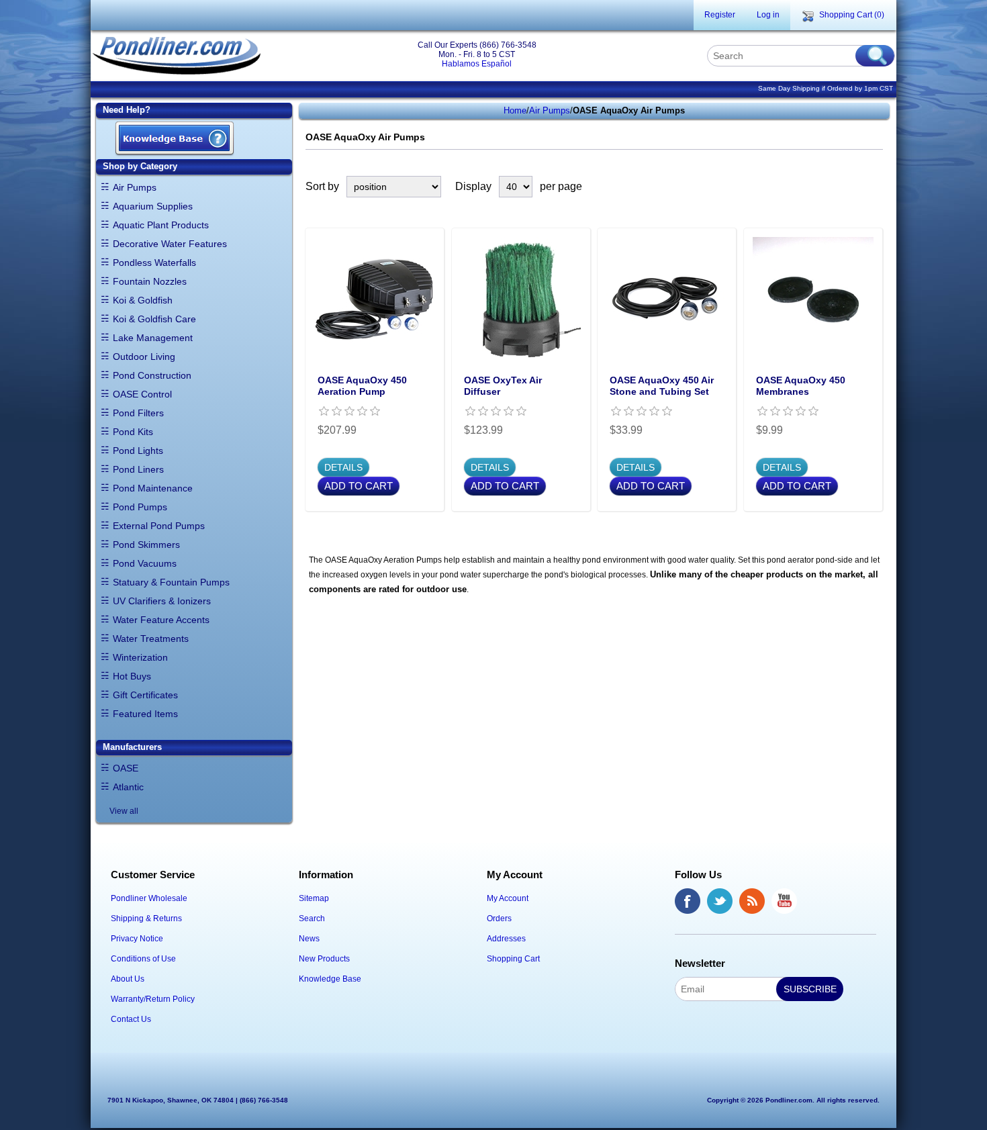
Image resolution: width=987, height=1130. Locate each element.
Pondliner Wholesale (149, 898)
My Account (507, 898)
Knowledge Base (330, 979)
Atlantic (128, 787)
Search (312, 918)
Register (719, 14)
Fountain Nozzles (150, 281)
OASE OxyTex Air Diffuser (503, 386)
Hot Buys (132, 676)
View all (123, 811)
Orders (499, 918)
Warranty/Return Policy (153, 999)
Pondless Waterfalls (154, 262)
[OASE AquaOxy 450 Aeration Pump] (374, 297)
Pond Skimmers (146, 544)
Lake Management (153, 337)
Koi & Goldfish (143, 300)
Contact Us (131, 1019)
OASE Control (142, 394)
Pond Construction (152, 375)
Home (515, 110)
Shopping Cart (513, 958)
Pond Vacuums (145, 563)
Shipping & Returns (146, 918)
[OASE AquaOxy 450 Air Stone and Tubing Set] (667, 297)
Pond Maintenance (153, 488)
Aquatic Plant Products (161, 225)
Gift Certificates (145, 695)
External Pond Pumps (159, 525)
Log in (768, 14)
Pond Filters (138, 413)
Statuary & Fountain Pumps (171, 582)
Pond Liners (138, 469)
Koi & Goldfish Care (154, 319)
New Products (324, 958)
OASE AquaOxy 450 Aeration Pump (362, 386)
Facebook (687, 901)
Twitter (720, 901)
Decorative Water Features (170, 243)
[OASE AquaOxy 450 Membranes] (813, 297)
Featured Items (145, 713)
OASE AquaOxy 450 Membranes (800, 386)
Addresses (506, 938)
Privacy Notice (137, 938)
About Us (127, 979)
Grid (851, 186)
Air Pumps (134, 187)
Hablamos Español (477, 63)
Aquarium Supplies (153, 206)
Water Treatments (151, 638)
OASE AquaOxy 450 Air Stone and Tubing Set (662, 386)
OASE (125, 768)
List (875, 186)
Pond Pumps (140, 507)
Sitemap (314, 898)
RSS (752, 901)
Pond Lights (138, 450)
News (309, 938)
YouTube (784, 901)
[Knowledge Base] (174, 139)
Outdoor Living (144, 356)
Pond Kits (133, 431)
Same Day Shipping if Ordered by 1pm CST (825, 88)
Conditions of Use (143, 958)
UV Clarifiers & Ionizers (162, 601)
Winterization (140, 657)
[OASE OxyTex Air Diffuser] (521, 297)
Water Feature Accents (161, 619)
